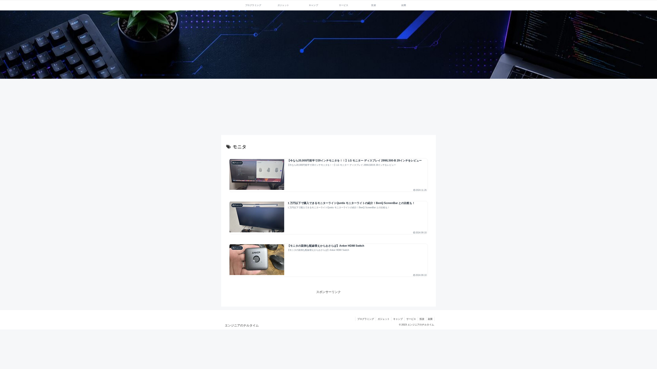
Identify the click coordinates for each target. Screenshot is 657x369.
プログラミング (365, 319)
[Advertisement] (328, 107)
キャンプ (398, 319)
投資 (422, 319)
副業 (430, 319)
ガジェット (384, 319)
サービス (411, 319)
